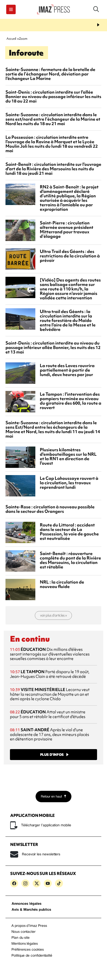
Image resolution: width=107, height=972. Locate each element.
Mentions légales (24, 943)
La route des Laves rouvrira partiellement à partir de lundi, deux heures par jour (67, 370)
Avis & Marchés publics (31, 909)
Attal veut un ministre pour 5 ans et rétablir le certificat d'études (47, 714)
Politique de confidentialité (31, 955)
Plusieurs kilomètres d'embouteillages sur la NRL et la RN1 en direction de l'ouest (68, 456)
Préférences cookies (27, 949)
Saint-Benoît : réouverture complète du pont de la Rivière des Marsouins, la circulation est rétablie (70, 560)
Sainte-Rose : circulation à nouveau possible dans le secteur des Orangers (50, 509)
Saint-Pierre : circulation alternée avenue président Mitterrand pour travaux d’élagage (66, 229)
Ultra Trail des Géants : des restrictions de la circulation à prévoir (70, 255)
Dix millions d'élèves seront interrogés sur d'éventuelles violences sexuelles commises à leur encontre (50, 654)
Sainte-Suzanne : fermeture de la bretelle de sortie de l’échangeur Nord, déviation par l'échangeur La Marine (50, 74)
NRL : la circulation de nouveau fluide (62, 584)
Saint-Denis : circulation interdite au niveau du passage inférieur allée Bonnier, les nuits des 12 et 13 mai (53, 347)
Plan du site (20, 937)
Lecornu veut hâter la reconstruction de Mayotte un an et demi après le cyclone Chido (50, 694)
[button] (11, 9)
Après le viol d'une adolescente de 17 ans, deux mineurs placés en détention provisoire (49, 734)
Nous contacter (23, 932)
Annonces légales (27, 903)
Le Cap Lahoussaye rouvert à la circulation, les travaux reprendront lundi (69, 482)
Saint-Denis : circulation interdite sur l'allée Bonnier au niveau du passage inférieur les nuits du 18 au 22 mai (53, 96)
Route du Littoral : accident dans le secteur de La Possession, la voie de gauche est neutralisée (69, 531)
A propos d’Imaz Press (29, 926)
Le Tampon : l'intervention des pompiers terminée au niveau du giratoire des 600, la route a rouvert (70, 400)
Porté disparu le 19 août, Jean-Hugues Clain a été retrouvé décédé (49, 674)
